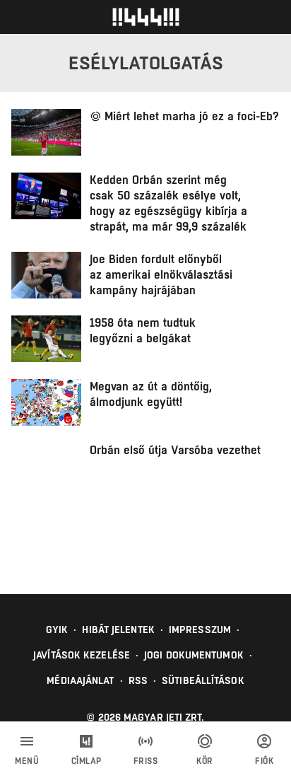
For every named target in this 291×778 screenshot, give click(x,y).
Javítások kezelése (81, 655)
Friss (145, 761)
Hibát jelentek (118, 629)
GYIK (57, 629)
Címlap (86, 761)
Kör (204, 761)
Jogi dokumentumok (194, 655)
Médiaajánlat (80, 680)
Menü (27, 761)
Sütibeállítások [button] (203, 680)
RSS (138, 680)
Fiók (264, 761)
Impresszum (200, 629)
